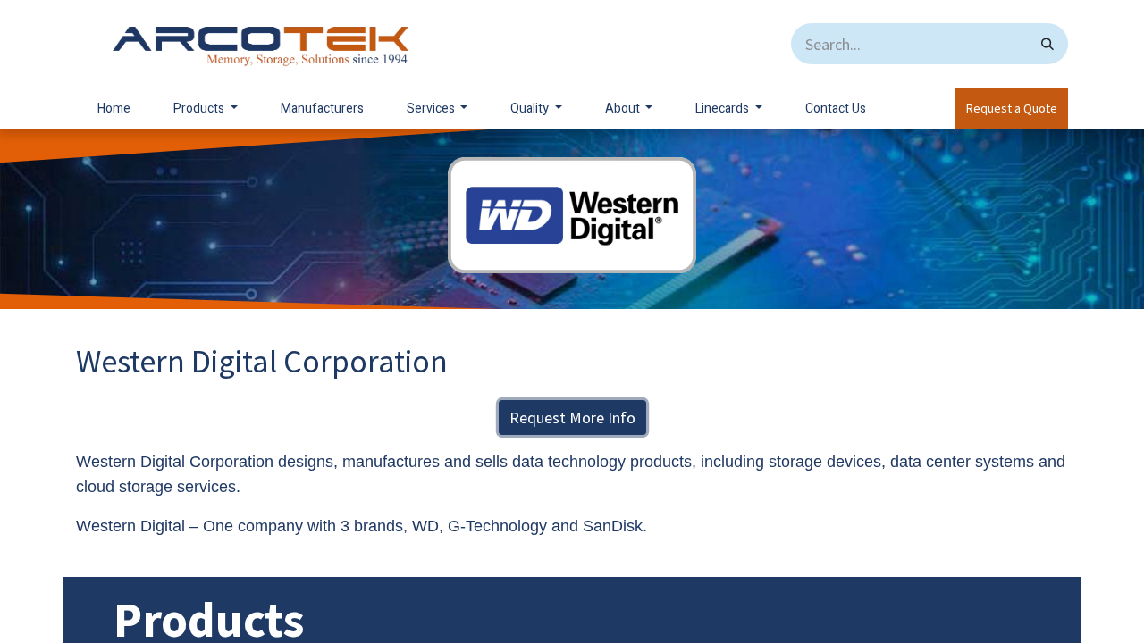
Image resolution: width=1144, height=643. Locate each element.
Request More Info (572, 417)
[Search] (1047, 43)
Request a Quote (1011, 108)
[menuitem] (114, 108)
